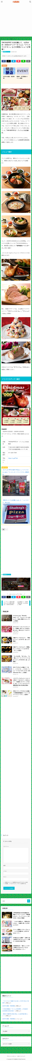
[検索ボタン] (30, 2)
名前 (4, 865)
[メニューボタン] (2, 2)
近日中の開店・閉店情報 (8, 1006)
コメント (5, 846)
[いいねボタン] (3, 529)
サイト (4, 877)
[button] (4, 61)
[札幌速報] (16, 2)
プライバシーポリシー (12, 1056)
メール (4, 871)
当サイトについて (21, 1056)
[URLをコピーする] (28, 61)
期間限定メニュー (6, 51)
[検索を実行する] (28, 901)
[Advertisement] (16, 20)
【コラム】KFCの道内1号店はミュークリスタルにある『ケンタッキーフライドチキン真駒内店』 (15, 472)
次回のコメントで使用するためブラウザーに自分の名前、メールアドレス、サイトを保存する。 (16, 883)
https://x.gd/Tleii (13, 458)
